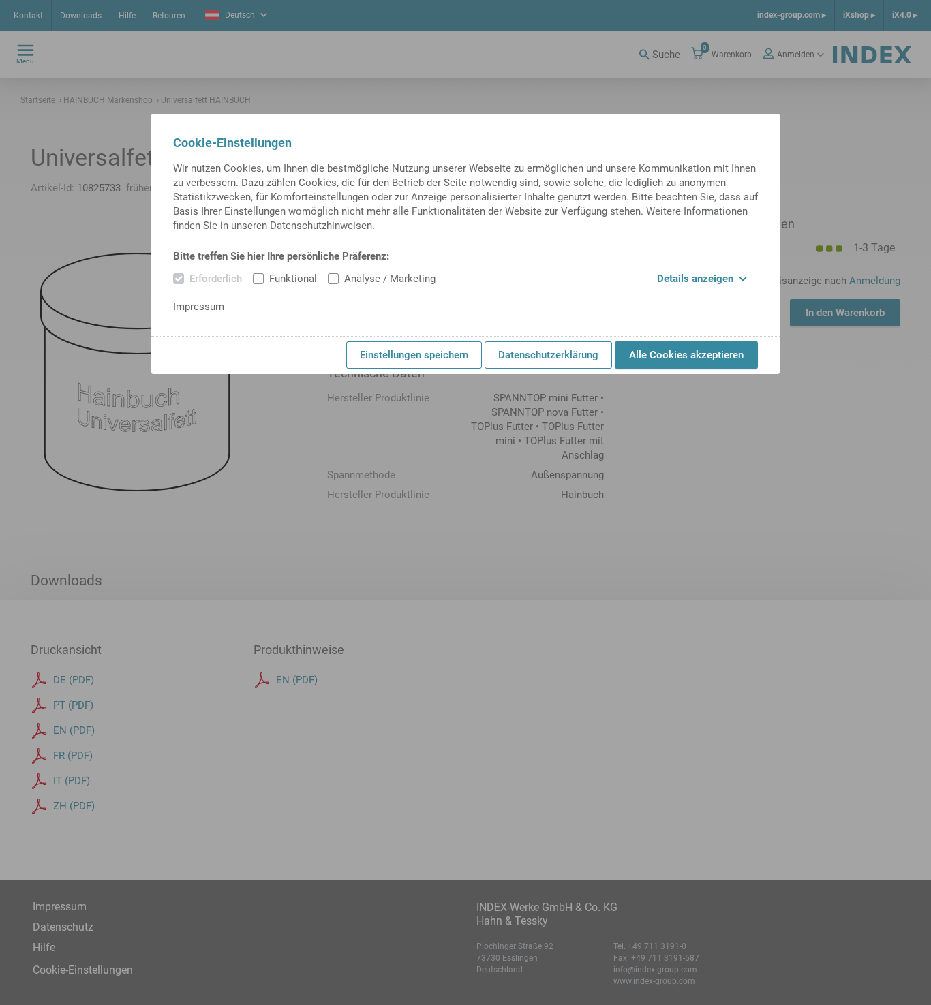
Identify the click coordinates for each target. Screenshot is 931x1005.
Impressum (198, 306)
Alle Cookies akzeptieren (686, 355)
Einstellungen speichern (414, 355)
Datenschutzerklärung (548, 355)
